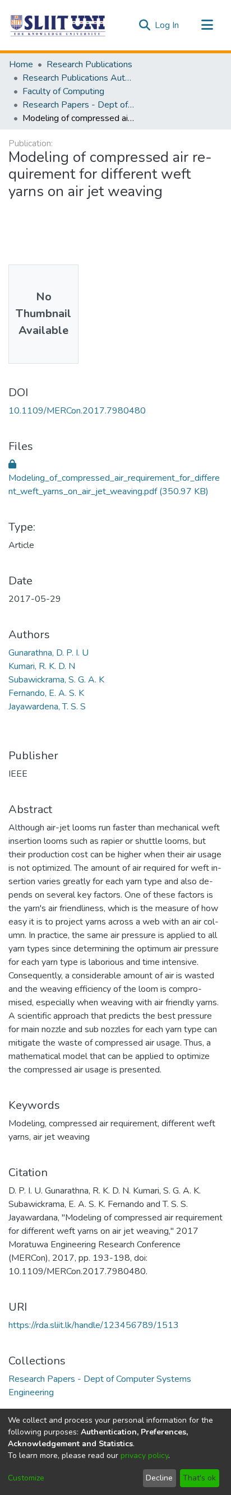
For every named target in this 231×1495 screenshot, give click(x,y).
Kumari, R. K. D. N (41, 666)
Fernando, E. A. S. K (46, 693)
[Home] (58, 25)
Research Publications (89, 64)
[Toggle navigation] (207, 25)
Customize (26, 1478)
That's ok (199, 1478)
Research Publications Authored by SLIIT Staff (78, 78)
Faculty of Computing (63, 91)
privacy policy (144, 1455)
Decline (159, 1478)
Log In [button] (167, 25)
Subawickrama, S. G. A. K (56, 680)
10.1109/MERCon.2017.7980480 (77, 411)
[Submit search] (144, 25)
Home (21, 64)
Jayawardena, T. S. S (47, 706)
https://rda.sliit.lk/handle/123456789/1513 (93, 1325)
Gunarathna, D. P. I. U (48, 653)
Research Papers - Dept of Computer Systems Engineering (78, 105)
